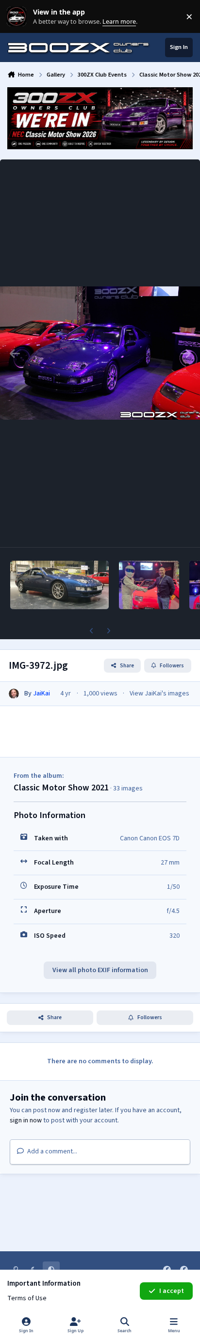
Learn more (18, 16)
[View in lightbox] (100, 353)
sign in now (26, 1120)
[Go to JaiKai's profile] (14, 694)
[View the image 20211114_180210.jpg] (59, 585)
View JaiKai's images (159, 693)
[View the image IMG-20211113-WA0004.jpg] (149, 585)
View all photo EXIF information (100, 970)
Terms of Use (27, 1298)
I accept (171, 1291)
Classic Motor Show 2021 (61, 787)
